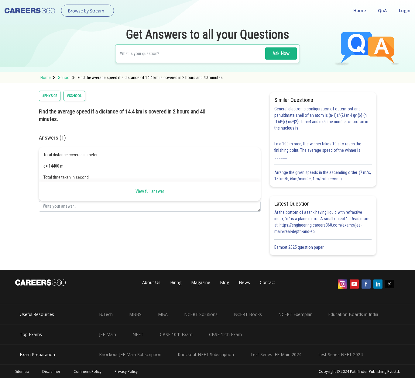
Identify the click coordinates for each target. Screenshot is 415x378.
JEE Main (107, 334)
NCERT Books (248, 314)
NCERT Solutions (201, 314)
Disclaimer (51, 371)
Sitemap (22, 371)
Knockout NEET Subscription (206, 354)
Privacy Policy (126, 371)
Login (404, 10)
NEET (137, 334)
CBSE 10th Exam (176, 334)
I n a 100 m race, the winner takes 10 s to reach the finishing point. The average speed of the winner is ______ (317, 150)
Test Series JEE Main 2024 (275, 354)
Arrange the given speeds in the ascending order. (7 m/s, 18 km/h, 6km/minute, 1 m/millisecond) (322, 175)
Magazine (200, 282)
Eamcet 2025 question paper (299, 247)
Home (359, 10)
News (244, 282)
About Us (151, 282)
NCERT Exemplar (295, 314)
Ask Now (281, 53)
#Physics (49, 96)
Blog (224, 282)
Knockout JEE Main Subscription (130, 354)
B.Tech (106, 314)
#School (74, 96)
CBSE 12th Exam (225, 334)
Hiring (175, 282)
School (64, 77)
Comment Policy (87, 371)
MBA (163, 314)
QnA (382, 10)
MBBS (135, 314)
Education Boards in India (353, 314)
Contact (267, 282)
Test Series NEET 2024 (340, 354)
